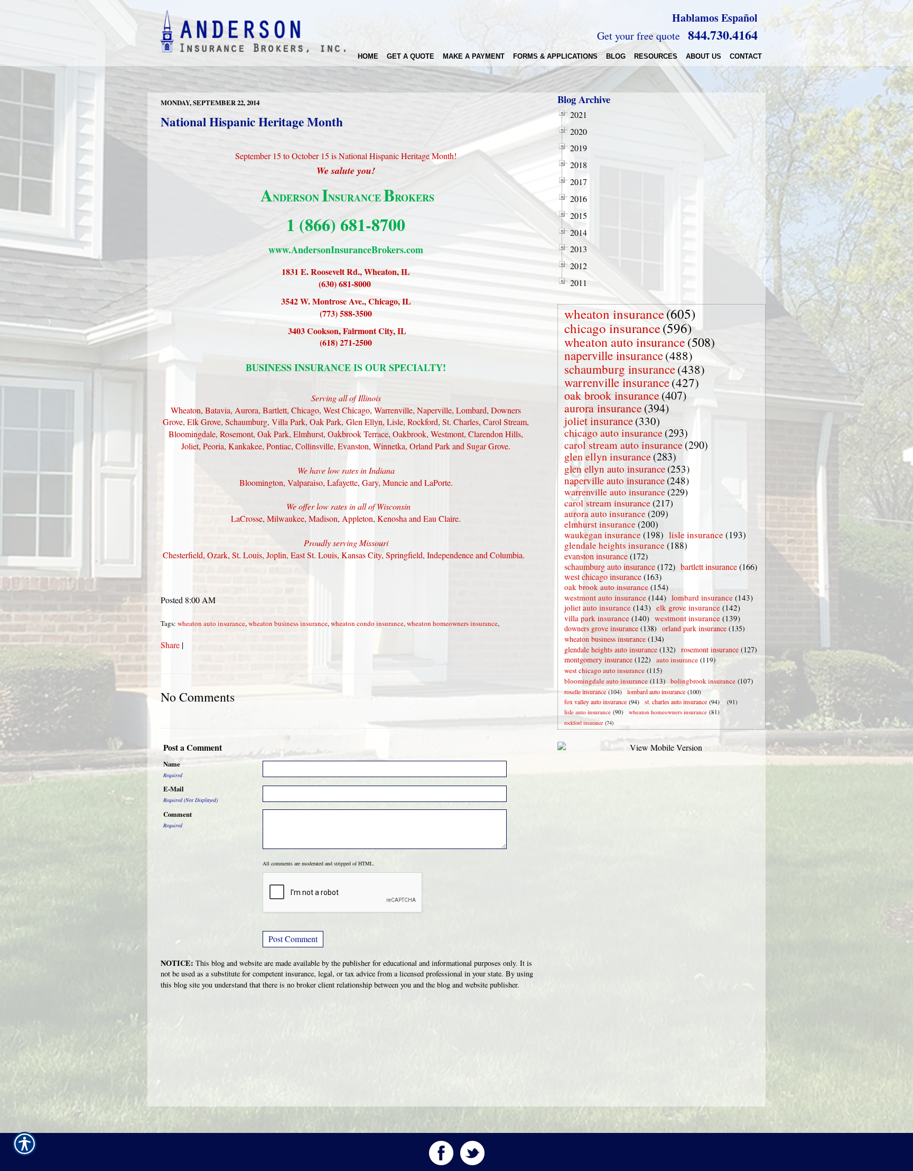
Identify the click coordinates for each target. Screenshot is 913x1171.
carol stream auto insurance (623, 445)
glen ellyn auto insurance (614, 468)
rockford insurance (583, 722)
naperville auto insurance (614, 480)
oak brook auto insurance (606, 587)
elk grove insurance (688, 607)
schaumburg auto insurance (609, 566)
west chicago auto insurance (604, 670)
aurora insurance (603, 408)
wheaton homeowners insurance (452, 623)
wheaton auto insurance (211, 623)
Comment (177, 814)
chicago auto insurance (613, 433)
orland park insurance (694, 628)
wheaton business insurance (288, 623)
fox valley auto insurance (595, 701)
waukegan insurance (602, 535)
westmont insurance (687, 618)
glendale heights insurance (614, 545)
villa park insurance (596, 618)
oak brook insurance (611, 395)
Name (171, 764)
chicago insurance (612, 328)
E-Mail (173, 789)
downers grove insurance (601, 628)
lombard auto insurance (656, 691)
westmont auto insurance (605, 597)
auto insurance (677, 660)
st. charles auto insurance (676, 701)
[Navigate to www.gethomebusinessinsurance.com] (725, 702)
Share (170, 644)
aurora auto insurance (605, 514)
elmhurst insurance (600, 524)
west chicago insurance (602, 576)
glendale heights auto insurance (610, 649)
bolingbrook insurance (702, 681)
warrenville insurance (616, 382)
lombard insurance (702, 597)
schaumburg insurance (619, 369)
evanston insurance (596, 555)
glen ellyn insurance (607, 456)
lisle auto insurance (587, 712)
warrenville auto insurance (614, 491)
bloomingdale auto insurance (606, 681)
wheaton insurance (614, 313)
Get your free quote (638, 36)
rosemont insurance (710, 649)
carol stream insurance (607, 502)
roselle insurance (585, 691)
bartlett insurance (709, 566)
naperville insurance (613, 355)
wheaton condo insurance (367, 623)
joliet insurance (598, 420)
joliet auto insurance (597, 607)
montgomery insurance (598, 659)
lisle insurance (696, 535)
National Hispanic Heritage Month (252, 122)
